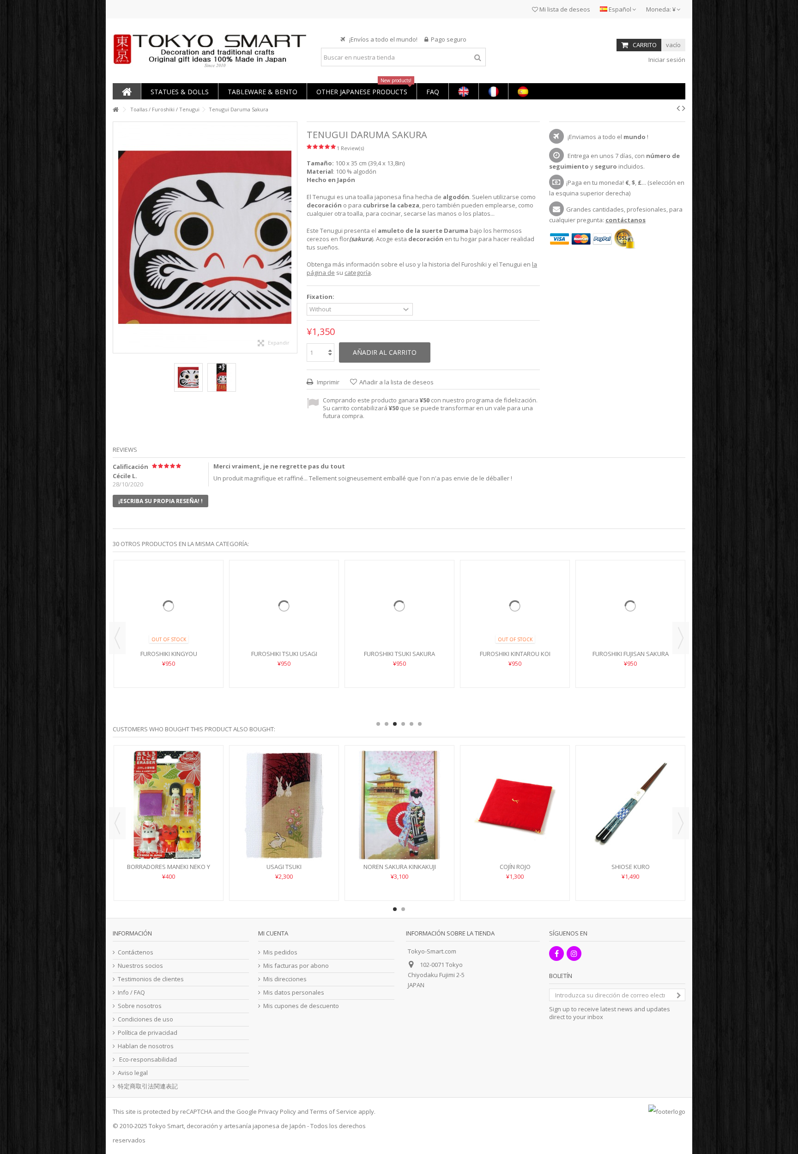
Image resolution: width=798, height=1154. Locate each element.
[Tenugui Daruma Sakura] (188, 377)
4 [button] (403, 724)
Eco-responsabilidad (147, 1059)
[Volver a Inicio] (115, 109)
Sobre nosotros (140, 1006)
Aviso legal (133, 1073)
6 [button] (420, 724)
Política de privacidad (147, 1033)
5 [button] (411, 724)
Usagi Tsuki (284, 866)
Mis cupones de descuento (301, 1006)
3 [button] (395, 724)
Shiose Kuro (630, 866)
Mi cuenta (273, 933)
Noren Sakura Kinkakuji (399, 866)
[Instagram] (574, 953)
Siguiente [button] (292, 237)
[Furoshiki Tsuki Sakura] (399, 620)
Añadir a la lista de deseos (396, 382)
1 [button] (378, 724)
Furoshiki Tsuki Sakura (399, 681)
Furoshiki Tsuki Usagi (284, 681)
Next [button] (680, 638)
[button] (179, 91)
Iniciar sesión (666, 59)
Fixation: (321, 297)
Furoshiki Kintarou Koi (515, 681)
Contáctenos (135, 952)
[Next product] (683, 108)
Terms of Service (333, 1111)
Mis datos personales (293, 992)
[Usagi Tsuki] (284, 805)
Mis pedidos (280, 952)
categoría (358, 272)
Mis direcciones (285, 979)
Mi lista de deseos (564, 9)
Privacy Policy (277, 1111)
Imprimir (327, 382)
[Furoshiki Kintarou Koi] (515, 620)
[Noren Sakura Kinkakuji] (399, 805)
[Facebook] (556, 953)
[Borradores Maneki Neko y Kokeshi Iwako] (168, 805)
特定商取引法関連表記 (148, 1086)
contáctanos (625, 220)
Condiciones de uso (145, 1019)
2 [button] (386, 724)
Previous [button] (117, 638)
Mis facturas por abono (296, 966)
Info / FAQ (131, 992)
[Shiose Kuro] (630, 805)
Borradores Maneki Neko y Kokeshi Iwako (168, 870)
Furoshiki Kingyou (168, 681)
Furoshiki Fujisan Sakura (630, 681)
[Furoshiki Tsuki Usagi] (284, 620)
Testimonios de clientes (151, 979)
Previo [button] (117, 237)
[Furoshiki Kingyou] (168, 620)
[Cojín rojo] (515, 805)
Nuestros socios (140, 966)
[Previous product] (678, 108)
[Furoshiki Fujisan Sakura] (630, 620)
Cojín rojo (515, 866)
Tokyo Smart (166, 1126)
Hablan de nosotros (146, 1046)
